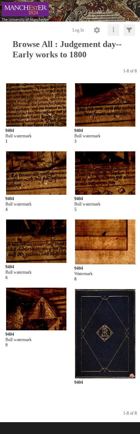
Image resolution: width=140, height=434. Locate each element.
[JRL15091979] (36, 309)
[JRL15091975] (36, 173)
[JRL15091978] (105, 242)
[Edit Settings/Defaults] (97, 30)
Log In (78, 30)
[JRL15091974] (105, 105)
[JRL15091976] (105, 173)
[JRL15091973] (36, 105)
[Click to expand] (129, 30)
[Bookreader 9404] (105, 334)
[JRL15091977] (36, 242)
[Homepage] (70, 11)
